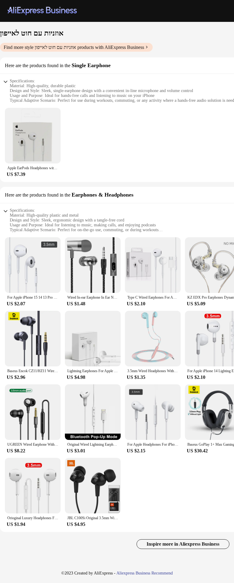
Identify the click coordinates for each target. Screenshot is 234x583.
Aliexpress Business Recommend (144, 573)
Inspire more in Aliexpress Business (183, 544)
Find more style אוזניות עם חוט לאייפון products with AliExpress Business (74, 47)
